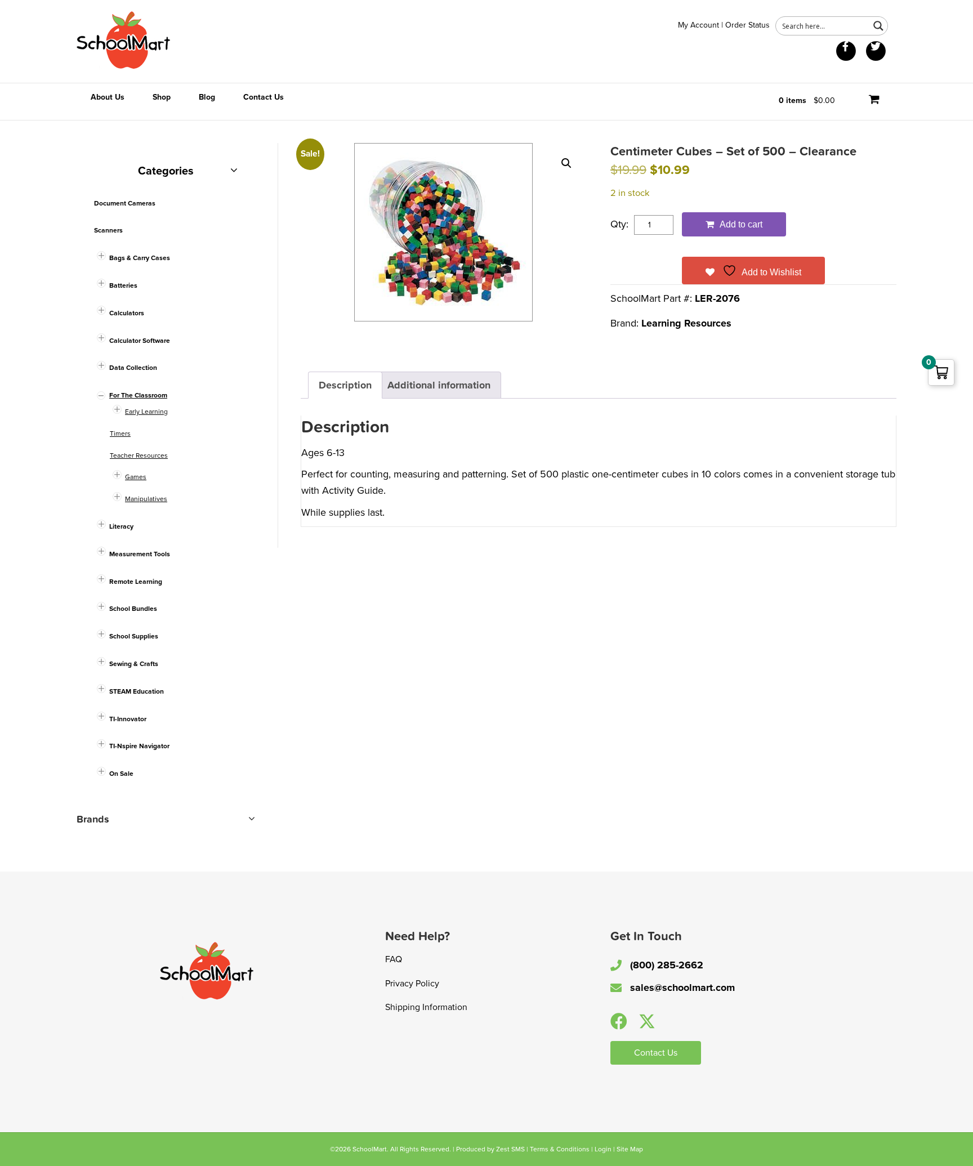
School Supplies (133, 636)
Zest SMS (510, 1149)
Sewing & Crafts (133, 664)
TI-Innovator (127, 719)
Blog (207, 97)
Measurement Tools (139, 554)
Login (603, 1149)
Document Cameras (124, 203)
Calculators (126, 313)
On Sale (121, 774)
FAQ (393, 959)
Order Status (747, 25)
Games (135, 477)
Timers (120, 433)
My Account (698, 25)
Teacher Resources (139, 455)
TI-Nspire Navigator (139, 746)
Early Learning (146, 412)
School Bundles (133, 609)
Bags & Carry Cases (139, 258)
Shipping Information (426, 1007)
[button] (566, 163)
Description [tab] (345, 385)
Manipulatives (146, 499)
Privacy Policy (412, 983)
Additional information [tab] (438, 385)
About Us (107, 97)
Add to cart (741, 224)
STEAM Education (136, 691)
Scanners (108, 230)
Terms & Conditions (560, 1149)
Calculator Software (139, 341)
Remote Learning (135, 582)
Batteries (123, 285)
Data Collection (133, 368)
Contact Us (263, 97)
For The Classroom (138, 395)
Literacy (121, 526)
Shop (162, 97)
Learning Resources (686, 323)
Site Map (630, 1149)
